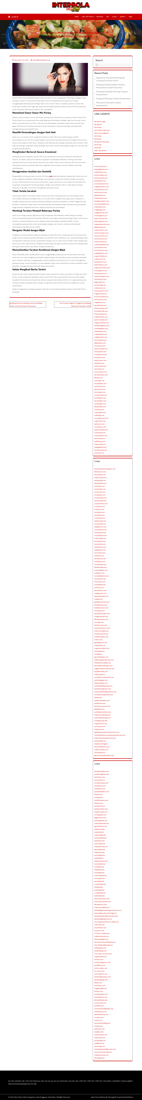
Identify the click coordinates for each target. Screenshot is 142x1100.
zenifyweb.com (99, 651)
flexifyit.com (98, 378)
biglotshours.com (100, 818)
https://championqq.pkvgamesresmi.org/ (22, 1084)
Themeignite (112, 1097)
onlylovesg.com (99, 674)
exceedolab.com (100, 585)
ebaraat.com (98, 803)
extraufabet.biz (99, 855)
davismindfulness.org (101, 747)
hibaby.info (98, 697)
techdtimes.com (100, 786)
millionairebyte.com (101, 750)
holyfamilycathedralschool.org (104, 738)
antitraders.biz (99, 925)
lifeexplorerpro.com (101, 619)
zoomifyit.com (99, 453)
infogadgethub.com (101, 169)
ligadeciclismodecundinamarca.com (106, 732)
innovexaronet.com (101, 236)
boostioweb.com (100, 475)
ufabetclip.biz (99, 832)
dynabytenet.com (100, 305)
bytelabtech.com (100, 181)
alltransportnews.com (102, 899)
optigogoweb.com (100, 447)
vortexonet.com (99, 492)
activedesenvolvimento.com (104, 677)
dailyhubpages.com (101, 680)
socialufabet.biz (99, 864)
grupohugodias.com (101, 980)
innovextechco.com (101, 250)
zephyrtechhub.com (101, 430)
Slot (107, 16)
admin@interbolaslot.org (41, 60)
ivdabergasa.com (100, 948)
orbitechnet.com (100, 421)
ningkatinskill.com (100, 988)
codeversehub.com (101, 317)
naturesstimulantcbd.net (103, 1052)
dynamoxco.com (100, 389)
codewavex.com (100, 259)
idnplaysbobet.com (101, 683)
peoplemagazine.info (101, 774)
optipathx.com (99, 363)
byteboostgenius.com (101, 325)
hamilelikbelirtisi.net (101, 576)
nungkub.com (99, 1032)
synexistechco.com (101, 504)
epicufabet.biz (99, 881)
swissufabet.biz (99, 844)
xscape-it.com (99, 930)
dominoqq (97, 127)
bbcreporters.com (100, 904)
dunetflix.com (99, 1006)
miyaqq (123, 1081)
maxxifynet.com (99, 495)
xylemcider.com (99, 1038)
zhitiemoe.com (99, 1029)
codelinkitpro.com (100, 172)
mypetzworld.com (100, 956)
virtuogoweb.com (100, 815)
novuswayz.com (99, 553)
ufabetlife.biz (98, 858)
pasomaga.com (99, 1046)
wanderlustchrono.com (102, 628)
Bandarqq (99, 16)
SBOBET (122, 16)
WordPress (129, 1097)
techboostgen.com (100, 175)
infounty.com (98, 959)
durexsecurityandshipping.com (105, 942)
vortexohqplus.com (101, 570)
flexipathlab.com (100, 407)
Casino (114, 16)
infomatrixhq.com (100, 242)
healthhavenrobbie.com (102, 663)
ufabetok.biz (98, 887)
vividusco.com (99, 509)
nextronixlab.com (100, 366)
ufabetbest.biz (99, 870)
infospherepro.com (101, 605)
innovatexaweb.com (101, 184)
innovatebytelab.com (101, 204)
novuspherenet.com (101, 418)
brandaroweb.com (100, 450)
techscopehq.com (100, 340)
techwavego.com (100, 285)
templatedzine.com (101, 994)
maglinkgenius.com (101, 253)
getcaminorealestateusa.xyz (104, 755)
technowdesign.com (101, 939)
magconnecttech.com (101, 648)
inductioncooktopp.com (102, 715)
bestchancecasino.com (102, 706)
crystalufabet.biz (100, 884)
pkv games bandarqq (101, 142)
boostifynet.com (100, 541)
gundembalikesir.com (101, 792)
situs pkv (71, 1081)
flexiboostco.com (100, 472)
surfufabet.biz (99, 867)
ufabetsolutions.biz (101, 861)
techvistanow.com (100, 239)
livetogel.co (98, 654)
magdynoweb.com (100, 294)
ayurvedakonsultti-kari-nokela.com (106, 922)
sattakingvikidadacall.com (103, 686)
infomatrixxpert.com (101, 233)
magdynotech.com (100, 337)
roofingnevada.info (100, 721)
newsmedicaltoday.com (102, 718)
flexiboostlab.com (100, 567)
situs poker (107, 1081)
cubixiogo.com (99, 415)
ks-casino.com (99, 971)
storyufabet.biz (99, 878)
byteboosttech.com (101, 809)
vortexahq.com (99, 512)
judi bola (18, 1081)
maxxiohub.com (99, 518)
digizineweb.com (100, 227)
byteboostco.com (100, 262)
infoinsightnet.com (100, 216)
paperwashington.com (102, 700)
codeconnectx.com (101, 230)
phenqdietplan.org (100, 1000)
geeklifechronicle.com (102, 602)
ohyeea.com (98, 1026)
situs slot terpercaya (33, 1081)
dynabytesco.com (100, 590)
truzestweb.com (100, 433)
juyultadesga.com (100, 951)
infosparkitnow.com (101, 189)
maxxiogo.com (99, 380)
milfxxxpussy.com (100, 1011)
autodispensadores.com (102, 712)
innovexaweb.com (100, 395)
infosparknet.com (100, 352)
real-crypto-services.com (103, 954)
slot (12, 1081)
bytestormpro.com (100, 625)
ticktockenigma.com (101, 637)
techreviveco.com (100, 299)
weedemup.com (99, 703)
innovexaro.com (99, 346)
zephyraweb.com (100, 521)
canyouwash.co (99, 780)
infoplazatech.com (100, 198)
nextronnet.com (99, 386)
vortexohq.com (99, 611)
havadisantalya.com (101, 783)
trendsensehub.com (101, 634)
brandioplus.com (100, 398)
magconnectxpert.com (102, 268)
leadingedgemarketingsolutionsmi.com (107, 910)
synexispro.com (99, 726)
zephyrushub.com (100, 477)
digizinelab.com (99, 282)
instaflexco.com (99, 561)
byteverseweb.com (101, 320)
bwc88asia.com (99, 965)
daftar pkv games (100, 150)
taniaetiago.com (100, 1040)
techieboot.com (99, 789)
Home (77, 16)
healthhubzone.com (101, 800)
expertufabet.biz (100, 835)
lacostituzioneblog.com (102, 1023)
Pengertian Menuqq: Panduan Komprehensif (113, 98)
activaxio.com (99, 587)
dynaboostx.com (100, 559)
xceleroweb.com (100, 444)
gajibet (129, 1081)
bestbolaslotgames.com (102, 689)
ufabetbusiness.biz (100, 847)
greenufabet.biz (99, 849)
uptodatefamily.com (101, 1014)
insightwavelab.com (101, 616)
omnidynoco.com (100, 427)
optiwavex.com (99, 424)
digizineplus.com (100, 343)
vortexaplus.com (100, 412)
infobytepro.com (100, 207)
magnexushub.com (101, 812)
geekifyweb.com (100, 195)
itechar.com (98, 794)
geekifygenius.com (100, 642)
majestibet (116, 1081)
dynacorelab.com (100, 501)
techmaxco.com (99, 582)
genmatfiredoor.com (101, 657)
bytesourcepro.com (101, 308)
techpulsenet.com (100, 273)
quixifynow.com (99, 357)
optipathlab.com (100, 480)
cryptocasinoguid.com (102, 907)
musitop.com (98, 1017)
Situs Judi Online (87, 16)
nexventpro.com (100, 544)
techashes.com (99, 777)
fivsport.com (98, 991)
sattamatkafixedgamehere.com (105, 692)
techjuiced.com (99, 806)
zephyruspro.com (100, 360)
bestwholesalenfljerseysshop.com (106, 916)
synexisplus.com (100, 489)
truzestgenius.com (100, 271)
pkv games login (99, 121)
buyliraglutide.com (100, 820)
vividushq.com (99, 409)
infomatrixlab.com (100, 314)
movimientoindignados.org (103, 1009)
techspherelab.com (101, 311)
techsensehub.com (101, 178)
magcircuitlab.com (100, 256)
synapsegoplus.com (101, 328)
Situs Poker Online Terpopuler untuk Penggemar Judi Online (35, 1097)
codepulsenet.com (100, 334)
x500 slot (83, 1081)
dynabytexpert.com (101, 375)
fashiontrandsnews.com (102, 901)
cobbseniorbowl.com (101, 936)
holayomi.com (99, 729)
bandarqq (97, 139)
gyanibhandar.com (100, 826)
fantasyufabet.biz (100, 838)
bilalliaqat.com (99, 709)
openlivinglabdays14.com (103, 919)
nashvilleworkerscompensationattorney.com (109, 735)
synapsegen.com (100, 404)
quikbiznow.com (99, 441)
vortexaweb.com (100, 524)
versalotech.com (100, 579)
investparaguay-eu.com (102, 962)
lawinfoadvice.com (100, 997)
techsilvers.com (99, 985)
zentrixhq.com (99, 369)
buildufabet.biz (99, 896)
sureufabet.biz (99, 873)
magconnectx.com (100, 723)
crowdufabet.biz (99, 893)
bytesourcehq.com (100, 218)
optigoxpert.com (100, 550)
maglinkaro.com (99, 302)
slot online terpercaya (102, 130)
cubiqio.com (98, 599)
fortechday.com (99, 752)
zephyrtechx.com (100, 547)
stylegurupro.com (100, 593)
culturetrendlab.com (101, 631)
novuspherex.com (100, 530)
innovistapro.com (100, 564)
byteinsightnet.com (101, 221)
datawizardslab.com (101, 596)
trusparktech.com (100, 535)
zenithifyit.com (99, 515)
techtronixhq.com (100, 166)
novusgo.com (99, 622)
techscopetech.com (101, 291)
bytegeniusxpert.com (101, 201)
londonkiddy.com (100, 741)
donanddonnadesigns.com (103, 666)
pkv (23, 1081)
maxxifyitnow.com (100, 354)
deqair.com (98, 983)
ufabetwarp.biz (99, 829)
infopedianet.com (100, 331)
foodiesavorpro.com (101, 608)
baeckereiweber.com (101, 771)
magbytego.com (99, 210)
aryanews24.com (100, 928)
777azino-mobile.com (102, 933)
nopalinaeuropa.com (101, 1055)
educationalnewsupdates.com (104, 469)
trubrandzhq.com (100, 538)
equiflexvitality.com (101, 671)
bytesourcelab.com (101, 349)
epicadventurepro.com (102, 613)
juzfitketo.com (99, 1043)
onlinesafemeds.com (101, 823)
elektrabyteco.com (100, 265)
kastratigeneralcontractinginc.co (105, 913)
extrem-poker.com (100, 968)
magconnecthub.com (101, 323)
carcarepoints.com (100, 974)
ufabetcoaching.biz (100, 744)
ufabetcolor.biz (99, 852)
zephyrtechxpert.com (101, 276)
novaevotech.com (100, 247)
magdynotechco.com (101, 187)
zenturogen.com (100, 392)
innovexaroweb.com (101, 297)
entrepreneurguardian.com (103, 695)
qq (9, 1081)
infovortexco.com (100, 279)
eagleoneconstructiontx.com (104, 668)
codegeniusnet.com (101, 213)
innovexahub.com (100, 498)
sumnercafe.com (100, 1003)
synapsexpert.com (100, 435)
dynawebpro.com (100, 401)
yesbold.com (98, 797)
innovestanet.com (100, 372)
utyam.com (98, 1020)
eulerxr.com (98, 640)
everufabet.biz (99, 890)
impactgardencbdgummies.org (105, 1049)
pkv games (98, 124)
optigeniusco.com (100, 527)
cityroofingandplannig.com (103, 945)
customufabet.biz (100, 875)
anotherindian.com (101, 1035)
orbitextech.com (100, 645)
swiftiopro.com (99, 573)
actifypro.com (99, 556)
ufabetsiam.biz (99, 841)
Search (99, 60)
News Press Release (98, 1097)
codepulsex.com (100, 288)
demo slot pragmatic (101, 133)
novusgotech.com (100, 383)
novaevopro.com (100, 532)
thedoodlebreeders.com (102, 977)
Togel (130, 16)
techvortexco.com (100, 192)
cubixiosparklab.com (101, 244)
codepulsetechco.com (102, 224)
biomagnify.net (99, 1058)
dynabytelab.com (100, 483)
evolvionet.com (99, 486)
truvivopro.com (99, 506)
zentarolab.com (99, 438)
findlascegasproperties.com (104, 660)
